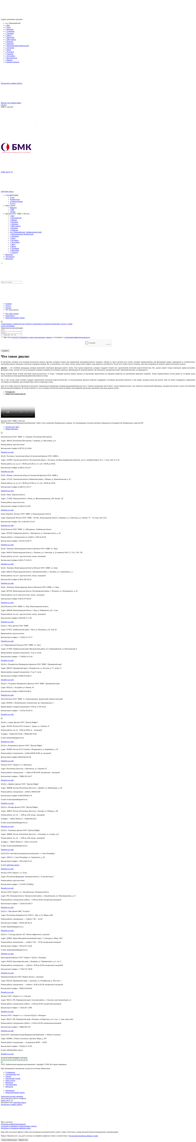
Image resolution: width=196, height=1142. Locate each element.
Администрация (16, 201)
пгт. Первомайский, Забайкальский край (26, 232)
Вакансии (9, 255)
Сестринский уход (12, 1074)
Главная (8, 304)
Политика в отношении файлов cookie (16, 1128)
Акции (12, 212)
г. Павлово (9, 44)
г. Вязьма (8, 60)
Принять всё (23, 1140)
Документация (11, 1085)
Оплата (4, 105)
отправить (5, 351)
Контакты (9, 259)
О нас (12, 197)
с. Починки (9, 48)
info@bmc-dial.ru (7, 191)
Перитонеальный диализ (15, 318)
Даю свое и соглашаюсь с (47, 337)
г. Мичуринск (10, 39)
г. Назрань (9, 42)
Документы (9, 257)
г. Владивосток (11, 58)
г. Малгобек (10, 37)
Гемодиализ (10, 316)
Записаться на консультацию (12, 1096)
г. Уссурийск (10, 56)
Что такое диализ (12, 314)
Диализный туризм (12, 1078)
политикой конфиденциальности (77, 337)
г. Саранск (9, 54)
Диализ (8, 308)
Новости (13, 208)
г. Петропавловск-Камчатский (17, 46)
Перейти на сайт (7, 452)
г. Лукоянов (9, 31)
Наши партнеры (11, 429)
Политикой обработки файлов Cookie (83, 1136)
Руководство (15, 199)
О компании (10, 1072)
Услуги (12, 203)
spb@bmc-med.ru (13, 865)
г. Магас (8, 35)
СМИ (12, 210)
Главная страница (12, 62)
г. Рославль (9, 52)
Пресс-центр (10, 1080)
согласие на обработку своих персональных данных (31, 337)
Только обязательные (9, 1140)
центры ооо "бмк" (12, 427)
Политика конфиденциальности (13, 1124)
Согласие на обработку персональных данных (19, 1126)
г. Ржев (8, 50)
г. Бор (7, 25)
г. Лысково (9, 33)
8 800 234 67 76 (7, 172)
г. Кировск (9, 29)
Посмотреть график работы (11, 1104)
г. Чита (8, 27)
